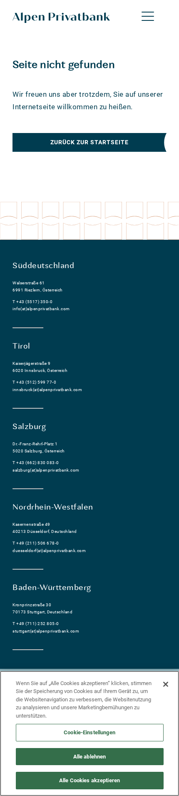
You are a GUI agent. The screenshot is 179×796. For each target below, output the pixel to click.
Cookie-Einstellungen (89, 732)
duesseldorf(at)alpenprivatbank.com (49, 550)
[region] (89, 733)
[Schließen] (166, 684)
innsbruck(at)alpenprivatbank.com (47, 389)
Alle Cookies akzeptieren (89, 780)
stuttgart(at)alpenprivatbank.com (45, 631)
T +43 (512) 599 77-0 (34, 382)
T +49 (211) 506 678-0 (35, 543)
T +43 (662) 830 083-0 (35, 462)
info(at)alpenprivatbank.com (41, 308)
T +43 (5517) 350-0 (32, 301)
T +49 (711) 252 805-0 (35, 623)
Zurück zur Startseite (89, 142)
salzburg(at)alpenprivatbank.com (46, 470)
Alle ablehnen (89, 756)
